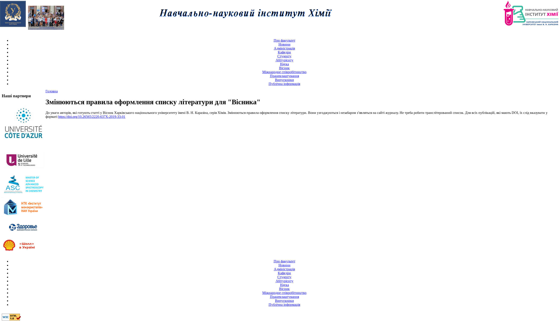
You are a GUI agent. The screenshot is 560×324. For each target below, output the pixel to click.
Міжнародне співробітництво (284, 72)
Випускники (284, 80)
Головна (52, 91)
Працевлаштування (284, 76)
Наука (284, 64)
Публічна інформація (284, 84)
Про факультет (284, 40)
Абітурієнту (284, 60)
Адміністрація (284, 48)
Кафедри (284, 52)
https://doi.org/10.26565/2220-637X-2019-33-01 (91, 117)
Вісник (284, 68)
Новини (284, 44)
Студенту (284, 56)
